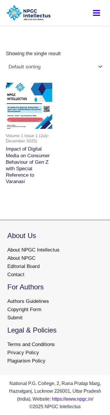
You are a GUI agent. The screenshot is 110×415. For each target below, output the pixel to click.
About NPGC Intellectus (33, 250)
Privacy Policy (23, 352)
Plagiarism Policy (26, 361)
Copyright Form (24, 309)
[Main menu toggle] (96, 13)
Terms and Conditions (31, 344)
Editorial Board (23, 266)
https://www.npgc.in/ (72, 399)
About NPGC (21, 258)
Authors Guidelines (28, 301)
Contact (15, 274)
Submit (15, 317)
